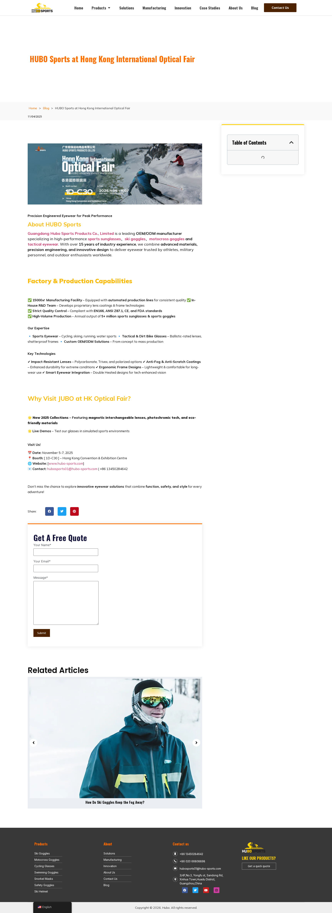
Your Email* (42, 561)
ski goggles (135, 238)
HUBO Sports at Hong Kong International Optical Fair (112, 59)
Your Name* (42, 545)
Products (40, 843)
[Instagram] (216, 890)
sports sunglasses (104, 238)
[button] (49, 511)
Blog (46, 108)
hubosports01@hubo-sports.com (72, 469)
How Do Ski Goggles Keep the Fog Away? (114, 802)
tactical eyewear (43, 244)
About (108, 843)
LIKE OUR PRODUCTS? (259, 858)
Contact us (181, 843)
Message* (40, 577)
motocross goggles (166, 238)
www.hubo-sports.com (65, 463)
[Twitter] (195, 890)
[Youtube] (206, 890)
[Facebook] (185, 890)
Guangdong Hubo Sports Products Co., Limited (71, 233)
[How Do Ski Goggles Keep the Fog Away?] (115, 738)
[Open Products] (109, 8)
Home (33, 108)
